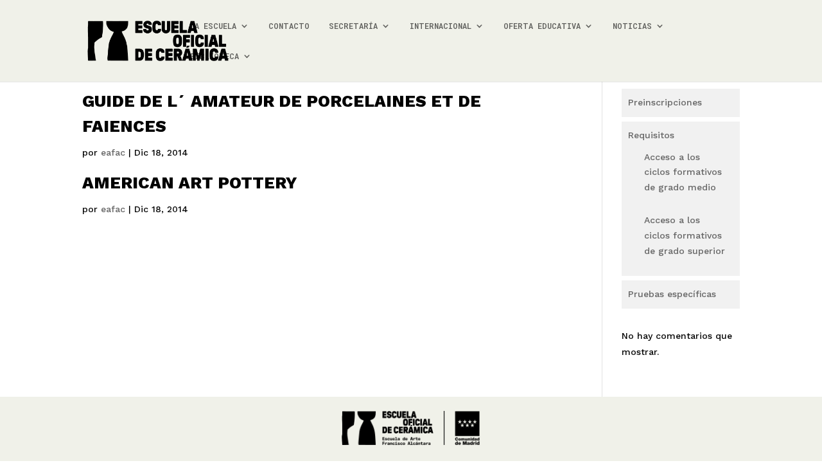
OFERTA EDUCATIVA (542, 26)
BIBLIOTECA (214, 56)
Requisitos (651, 135)
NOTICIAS (632, 26)
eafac (113, 152)
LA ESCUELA (213, 26)
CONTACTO (289, 26)
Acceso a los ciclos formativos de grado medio (683, 172)
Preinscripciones (665, 102)
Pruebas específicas (672, 294)
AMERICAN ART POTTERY (189, 182)
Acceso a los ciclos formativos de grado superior (684, 235)
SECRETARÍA (353, 26)
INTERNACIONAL (440, 26)
